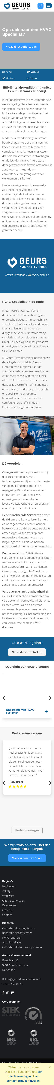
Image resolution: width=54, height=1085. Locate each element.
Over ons (7, 910)
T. (12, 984)
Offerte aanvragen (13, 900)
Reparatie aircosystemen (17, 933)
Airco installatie (11, 942)
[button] (4, 698)
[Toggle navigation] (49, 5)
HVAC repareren (12, 937)
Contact (7, 915)
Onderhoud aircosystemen (18, 928)
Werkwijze (8, 896)
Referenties (9, 905)
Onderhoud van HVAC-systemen (22, 947)
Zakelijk (6, 891)
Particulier (8, 886)
